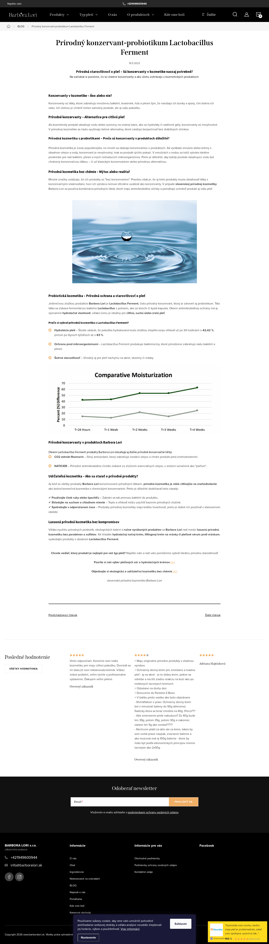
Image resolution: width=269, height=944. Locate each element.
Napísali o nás (77, 892)
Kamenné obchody (80, 912)
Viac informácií (130, 929)
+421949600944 (24, 857)
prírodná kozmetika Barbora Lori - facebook (9, 876)
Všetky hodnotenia (23, 668)
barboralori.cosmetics (19, 876)
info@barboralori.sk (26, 865)
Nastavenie (88, 937)
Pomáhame (76, 899)
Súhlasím (181, 924)
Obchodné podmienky (147, 858)
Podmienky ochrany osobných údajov (155, 865)
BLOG (73, 885)
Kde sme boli (77, 905)
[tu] (172, 562)
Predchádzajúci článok (62, 615)
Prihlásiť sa (184, 801)
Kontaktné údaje (143, 872)
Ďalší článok (213, 615)
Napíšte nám (14, 3)
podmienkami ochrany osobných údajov (153, 812)
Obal (72, 865)
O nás (73, 858)
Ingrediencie (77, 872)
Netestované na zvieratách (85, 878)
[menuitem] (59, 14)
